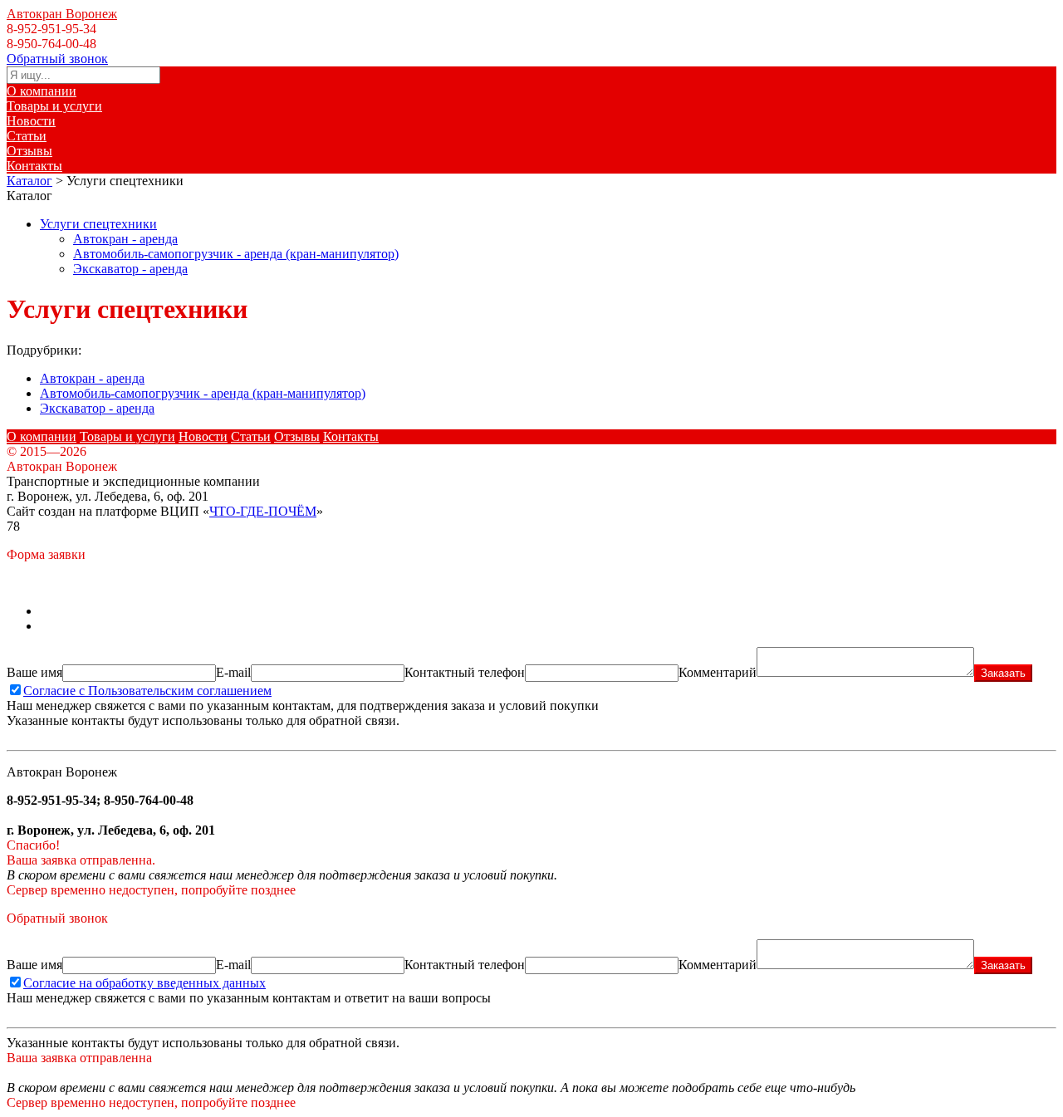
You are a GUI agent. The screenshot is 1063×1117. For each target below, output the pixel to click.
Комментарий (717, 672)
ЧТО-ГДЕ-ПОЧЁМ (262, 511)
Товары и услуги (54, 106)
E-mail (233, 672)
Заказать (1003, 673)
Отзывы (29, 151)
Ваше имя (34, 672)
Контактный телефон (464, 672)
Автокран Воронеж (62, 14)
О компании (41, 91)
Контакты (34, 166)
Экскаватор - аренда (130, 269)
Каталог (29, 181)
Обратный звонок (57, 58)
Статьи (27, 136)
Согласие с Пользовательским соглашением (147, 690)
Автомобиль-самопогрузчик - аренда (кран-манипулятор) (236, 254)
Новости (31, 121)
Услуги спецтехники (98, 224)
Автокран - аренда (125, 239)
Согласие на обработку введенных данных (144, 983)
